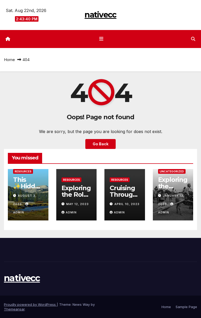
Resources (23, 171)
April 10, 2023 (126, 204)
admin (71, 212)
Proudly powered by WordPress (30, 304)
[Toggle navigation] (101, 38)
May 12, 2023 (77, 204)
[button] (193, 38)
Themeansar (14, 309)
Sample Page (186, 307)
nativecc (100, 15)
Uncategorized (172, 171)
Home (9, 59)
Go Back (100, 144)
